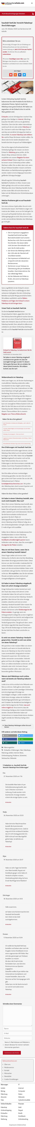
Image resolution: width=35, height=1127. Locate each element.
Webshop (12, 152)
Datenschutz (22, 1125)
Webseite (13, 758)
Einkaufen (5, 117)
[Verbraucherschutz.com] (12, 3)
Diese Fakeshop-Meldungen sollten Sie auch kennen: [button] (17, 726)
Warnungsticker (9, 747)
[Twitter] (24, 74)
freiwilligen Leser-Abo (16, 59)
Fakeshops (27, 750)
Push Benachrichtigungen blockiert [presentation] (13, 14)
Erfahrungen (15, 750)
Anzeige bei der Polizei (9, 545)
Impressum (13, 1125)
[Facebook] (19, 74)
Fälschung (5, 753)
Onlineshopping (7, 755)
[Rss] (15, 74)
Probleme (16, 755)
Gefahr (11, 753)
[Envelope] (10, 74)
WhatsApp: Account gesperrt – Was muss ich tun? (13, 434)
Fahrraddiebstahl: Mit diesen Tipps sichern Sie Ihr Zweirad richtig (16, 443)
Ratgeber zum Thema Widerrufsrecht (14, 414)
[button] (9, 735)
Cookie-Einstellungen (11, 1079)
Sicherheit (23, 755)
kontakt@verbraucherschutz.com (12, 484)
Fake (21, 750)
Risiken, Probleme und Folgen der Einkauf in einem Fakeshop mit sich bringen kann (15, 300)
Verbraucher (6, 758)
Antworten (8, 802)
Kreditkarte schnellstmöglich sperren (13, 540)
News (21, 753)
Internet (20, 119)
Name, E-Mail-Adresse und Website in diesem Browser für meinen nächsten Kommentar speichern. (17, 1044)
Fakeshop (26, 127)
